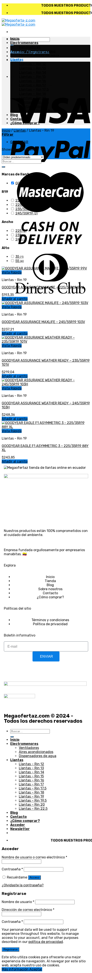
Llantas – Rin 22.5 (34, 111)
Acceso (34, 877)
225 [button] (20, 231)
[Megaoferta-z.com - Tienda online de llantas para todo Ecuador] (18, 22)
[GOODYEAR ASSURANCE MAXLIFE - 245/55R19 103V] (45, 303)
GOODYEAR (19, 142)
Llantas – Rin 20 (33, 106)
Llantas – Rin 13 (32, 68)
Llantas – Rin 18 (32, 94)
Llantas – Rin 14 (32, 72)
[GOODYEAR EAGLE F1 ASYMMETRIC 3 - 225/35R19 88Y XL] (46, 427)
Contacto (18, 119)
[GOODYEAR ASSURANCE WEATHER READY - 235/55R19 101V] (46, 341)
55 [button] (19, 261)
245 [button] (20, 239)
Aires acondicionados (37, 51)
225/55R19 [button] (26, 205)
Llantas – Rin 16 (32, 81)
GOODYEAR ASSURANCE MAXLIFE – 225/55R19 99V (43, 287)
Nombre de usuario (18, 902)
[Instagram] (20, 671)
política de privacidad (45, 942)
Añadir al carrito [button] (15, 299)
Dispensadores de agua (39, 55)
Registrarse (10, 949)
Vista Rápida (12, 272)
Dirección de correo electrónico (28, 910)
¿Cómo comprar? (25, 123)
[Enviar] (12, 45)
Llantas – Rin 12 (32, 64)
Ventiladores (30, 47)
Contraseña (12, 869)
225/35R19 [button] (26, 200)
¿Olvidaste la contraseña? (23, 885)
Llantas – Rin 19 (32, 98)
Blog (14, 115)
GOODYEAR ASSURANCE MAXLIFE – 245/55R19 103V (43, 322)
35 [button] (19, 257)
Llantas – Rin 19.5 (34, 102)
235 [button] (20, 235)
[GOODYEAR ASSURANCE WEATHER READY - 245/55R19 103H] (46, 384)
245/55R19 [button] (26, 213)
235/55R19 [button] (26, 209)
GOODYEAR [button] (26, 183)
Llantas (16, 60)
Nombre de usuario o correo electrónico (34, 857)
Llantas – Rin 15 (32, 76)
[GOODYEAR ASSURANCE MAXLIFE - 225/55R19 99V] (44, 268)
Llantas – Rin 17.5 (34, 89)
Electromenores (24, 43)
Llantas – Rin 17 (32, 85)
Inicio (14, 39)
